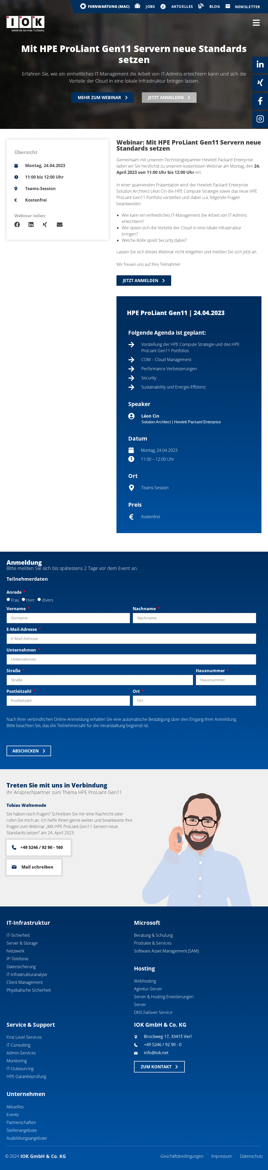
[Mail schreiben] (14, 867)
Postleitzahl (19, 691)
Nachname (145, 609)
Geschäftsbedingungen (181, 1156)
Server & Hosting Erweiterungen (163, 997)
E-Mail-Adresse (22, 629)
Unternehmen (22, 650)
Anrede (15, 592)
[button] (21, 225)
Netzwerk (15, 951)
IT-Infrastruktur (28, 922)
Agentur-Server (148, 989)
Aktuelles (15, 1107)
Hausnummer (211, 671)
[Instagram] (260, 119)
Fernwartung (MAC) (109, 6)
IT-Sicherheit (18, 935)
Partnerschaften (21, 1122)
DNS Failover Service (153, 1012)
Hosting (144, 968)
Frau (15, 600)
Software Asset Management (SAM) (166, 951)
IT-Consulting (18, 1045)
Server (140, 1004)
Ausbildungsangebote (27, 1138)
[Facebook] (260, 101)
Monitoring (17, 1061)
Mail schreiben (37, 867)
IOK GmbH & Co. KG (160, 1024)
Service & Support (31, 1024)
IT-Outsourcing (20, 1068)
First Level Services (24, 1037)
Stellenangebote (22, 1130)
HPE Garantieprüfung (26, 1076)
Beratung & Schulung (153, 935)
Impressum (221, 1156)
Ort (137, 691)
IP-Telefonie (18, 959)
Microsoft (147, 922)
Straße (14, 671)
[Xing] (260, 83)
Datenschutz (251, 1156)
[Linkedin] (260, 65)
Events (13, 1114)
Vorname (17, 609)
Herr (30, 600)
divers (47, 600)
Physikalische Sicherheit (29, 990)
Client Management (25, 982)
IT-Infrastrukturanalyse (27, 974)
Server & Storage (22, 943)
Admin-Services (21, 1053)
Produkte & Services (152, 943)
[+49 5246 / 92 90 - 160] (14, 847)
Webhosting (145, 981)
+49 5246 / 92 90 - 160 (41, 847)
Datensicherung (21, 966)
